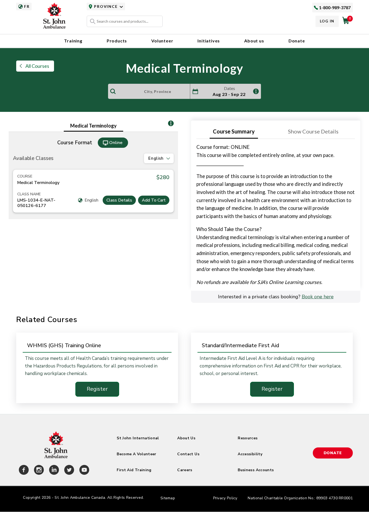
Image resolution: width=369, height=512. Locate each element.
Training (73, 40)
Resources (247, 438)
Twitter (68, 471)
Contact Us (188, 454)
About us (254, 40)
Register (97, 389)
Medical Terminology (93, 126)
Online (115, 143)
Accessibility (250, 454)
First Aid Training (134, 470)
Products (117, 40)
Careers (184, 470)
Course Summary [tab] (234, 131)
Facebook (23, 471)
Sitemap (167, 498)
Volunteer (162, 40)
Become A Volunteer (136, 454)
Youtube (83, 471)
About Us (186, 438)
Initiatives (208, 40)
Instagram (38, 471)
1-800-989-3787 (335, 7)
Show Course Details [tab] (313, 131)
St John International (138, 438)
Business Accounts (256, 470)
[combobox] (125, 21)
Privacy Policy (225, 498)
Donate (297, 40)
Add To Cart (154, 200)
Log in (327, 21)
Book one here (318, 296)
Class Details (119, 200)
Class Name (29, 194)
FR (26, 6)
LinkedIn (53, 471)
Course (24, 176)
